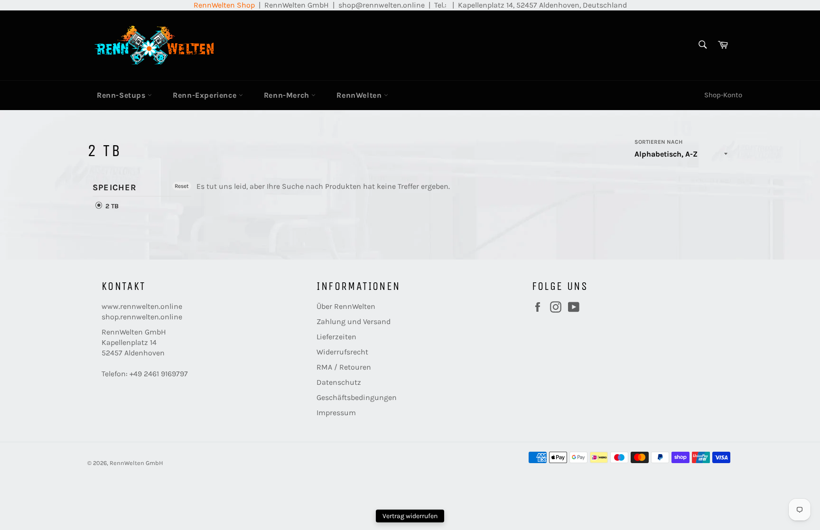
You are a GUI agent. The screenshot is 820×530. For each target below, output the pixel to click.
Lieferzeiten (336, 336)
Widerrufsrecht (342, 351)
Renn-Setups (122, 95)
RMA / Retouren (344, 367)
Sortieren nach (658, 142)
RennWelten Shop (224, 4)
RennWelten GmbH (136, 462)
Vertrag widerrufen (410, 516)
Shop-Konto (723, 95)
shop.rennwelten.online (142, 316)
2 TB (111, 206)
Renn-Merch (288, 95)
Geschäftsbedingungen (357, 397)
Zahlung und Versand (354, 321)
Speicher (115, 187)
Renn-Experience (206, 95)
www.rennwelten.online (142, 306)
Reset (182, 186)
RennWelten (360, 95)
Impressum (336, 412)
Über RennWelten (346, 306)
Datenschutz (339, 382)
